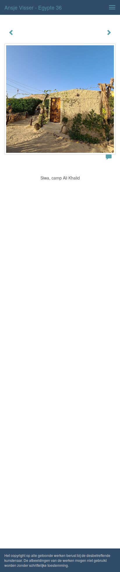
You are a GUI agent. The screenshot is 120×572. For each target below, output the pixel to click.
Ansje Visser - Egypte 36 (33, 7)
